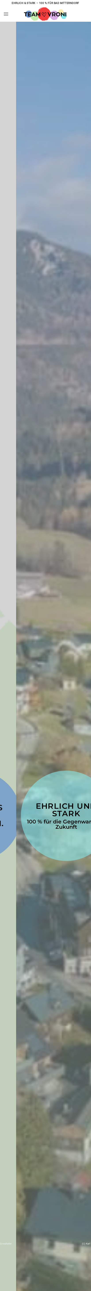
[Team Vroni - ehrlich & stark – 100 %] (45, 14)
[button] (6, 14)
